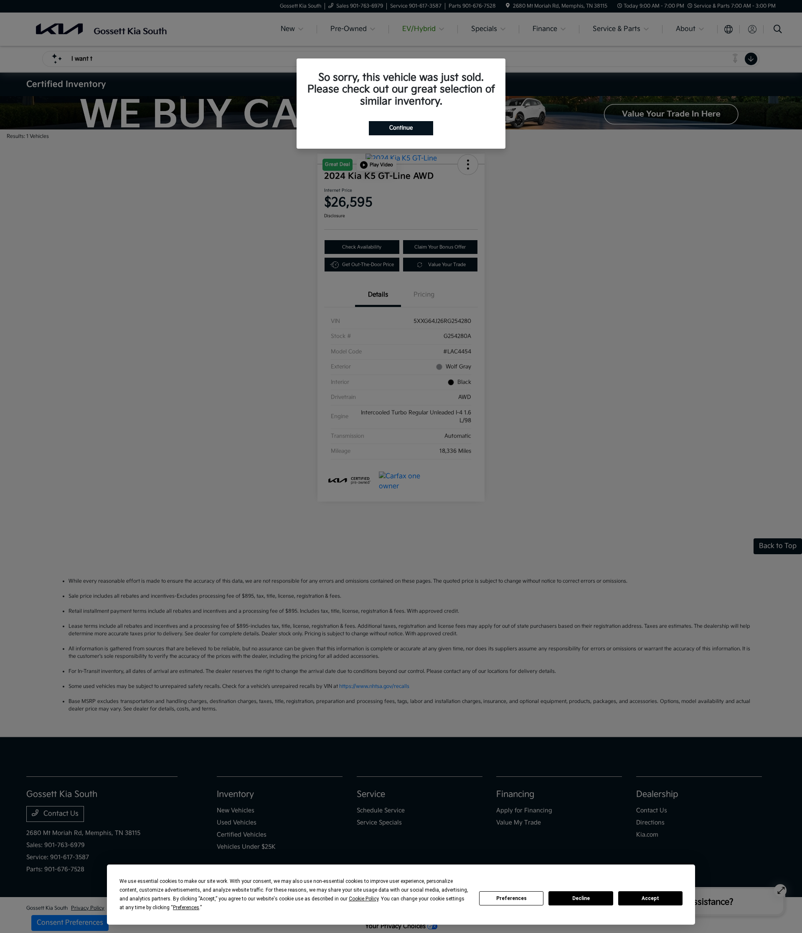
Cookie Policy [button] (363, 899)
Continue (401, 127)
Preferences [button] (186, 907)
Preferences (511, 898)
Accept (650, 898)
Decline (581, 898)
